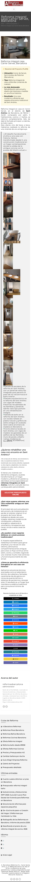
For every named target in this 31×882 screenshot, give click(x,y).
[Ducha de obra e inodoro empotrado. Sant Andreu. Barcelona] (8, 353)
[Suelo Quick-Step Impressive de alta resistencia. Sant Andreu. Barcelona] (8, 250)
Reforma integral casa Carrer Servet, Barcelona (14, 62)
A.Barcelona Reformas (12, 726)
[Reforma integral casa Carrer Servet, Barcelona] (15, 48)
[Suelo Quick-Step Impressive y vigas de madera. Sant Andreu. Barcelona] (8, 301)
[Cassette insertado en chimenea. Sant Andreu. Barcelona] (11, 288)
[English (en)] (2, 848)
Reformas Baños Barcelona (14, 734)
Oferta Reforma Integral (12, 741)
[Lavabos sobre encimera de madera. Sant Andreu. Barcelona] (11, 275)
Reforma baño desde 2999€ (14, 745)
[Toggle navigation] (14, 9)
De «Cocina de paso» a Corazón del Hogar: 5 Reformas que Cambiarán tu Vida (14, 813)
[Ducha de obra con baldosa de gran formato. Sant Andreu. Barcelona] (8, 340)
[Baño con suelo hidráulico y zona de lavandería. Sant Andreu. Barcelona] (8, 366)
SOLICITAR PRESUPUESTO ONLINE (15, 494)
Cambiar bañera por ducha (14, 756)
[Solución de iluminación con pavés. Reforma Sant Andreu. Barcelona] (8, 211)
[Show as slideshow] (15, 440)
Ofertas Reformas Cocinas (13, 749)
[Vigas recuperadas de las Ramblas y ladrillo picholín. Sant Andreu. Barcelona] (15, 405)
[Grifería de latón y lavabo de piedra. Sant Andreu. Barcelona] (15, 421)
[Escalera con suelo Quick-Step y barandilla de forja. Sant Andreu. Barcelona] (11, 237)
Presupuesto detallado (12, 767)
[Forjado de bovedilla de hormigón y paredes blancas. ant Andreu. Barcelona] (8, 262)
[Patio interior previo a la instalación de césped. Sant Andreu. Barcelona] (8, 198)
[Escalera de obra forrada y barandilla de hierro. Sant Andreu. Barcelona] (8, 327)
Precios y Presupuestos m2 (14, 752)
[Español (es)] (2, 841)
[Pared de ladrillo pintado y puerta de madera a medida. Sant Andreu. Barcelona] (8, 314)
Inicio (2, 23)
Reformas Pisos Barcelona (13, 730)
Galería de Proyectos (11, 764)
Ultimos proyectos (11, 23)
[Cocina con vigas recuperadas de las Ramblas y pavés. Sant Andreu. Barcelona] (15, 435)
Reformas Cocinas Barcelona (14, 738)
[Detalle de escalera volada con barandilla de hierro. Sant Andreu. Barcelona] (8, 379)
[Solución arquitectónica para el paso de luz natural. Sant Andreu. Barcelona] (11, 159)
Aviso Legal (7, 855)
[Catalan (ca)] (2, 844)
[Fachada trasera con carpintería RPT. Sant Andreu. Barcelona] (8, 185)
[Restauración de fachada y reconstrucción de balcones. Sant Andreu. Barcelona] (8, 224)
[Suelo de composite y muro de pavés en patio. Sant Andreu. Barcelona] (11, 172)
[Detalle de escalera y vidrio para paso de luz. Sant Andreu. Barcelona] (15, 391)
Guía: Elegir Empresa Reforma (15, 760)
